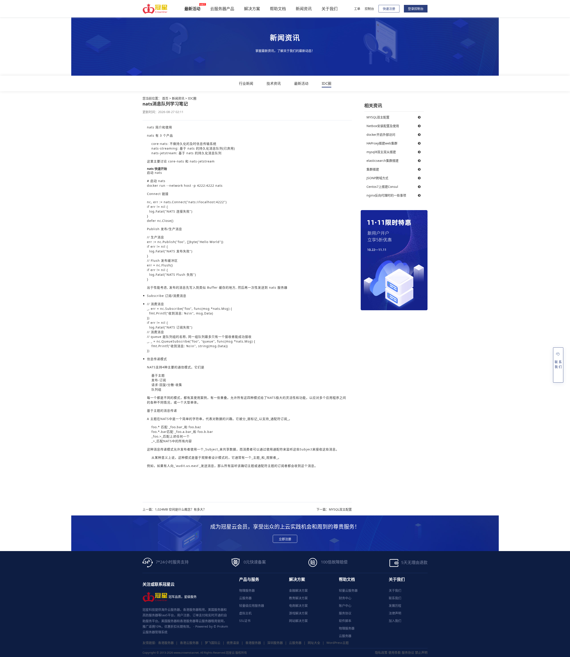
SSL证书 (244, 620)
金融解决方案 (298, 590)
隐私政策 (381, 652)
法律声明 (395, 613)
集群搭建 (372, 169)
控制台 (369, 8)
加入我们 (395, 620)
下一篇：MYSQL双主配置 (334, 509)
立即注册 (285, 539)
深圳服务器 (275, 643)
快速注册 (389, 8)
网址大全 (314, 643)
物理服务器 (247, 590)
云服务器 (245, 598)
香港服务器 (166, 643)
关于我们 (330, 8)
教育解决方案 (298, 598)
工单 (357, 8)
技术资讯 (274, 83)
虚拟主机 (245, 613)
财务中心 (345, 598)
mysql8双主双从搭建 (381, 152)
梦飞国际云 (212, 643)
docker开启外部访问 (380, 134)
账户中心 (345, 605)
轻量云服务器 (348, 590)
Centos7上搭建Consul (382, 187)
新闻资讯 (304, 8)
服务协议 (345, 613)
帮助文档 (278, 8)
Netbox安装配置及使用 (382, 126)
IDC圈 (326, 83)
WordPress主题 (337, 643)
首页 (165, 98)
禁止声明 (421, 652)
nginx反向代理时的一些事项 (386, 195)
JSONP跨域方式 (377, 178)
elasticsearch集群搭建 (382, 160)
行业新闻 (246, 83)
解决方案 (252, 8)
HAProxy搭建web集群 (381, 143)
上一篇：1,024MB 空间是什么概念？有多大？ (174, 509)
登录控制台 (415, 8)
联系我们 (395, 598)
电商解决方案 (298, 605)
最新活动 (301, 83)
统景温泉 (233, 643)
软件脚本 (345, 620)
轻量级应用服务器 (251, 605)
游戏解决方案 (298, 613)
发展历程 (395, 605)
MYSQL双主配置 (377, 117)
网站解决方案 (298, 620)
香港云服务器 (189, 643)
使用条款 (394, 652)
